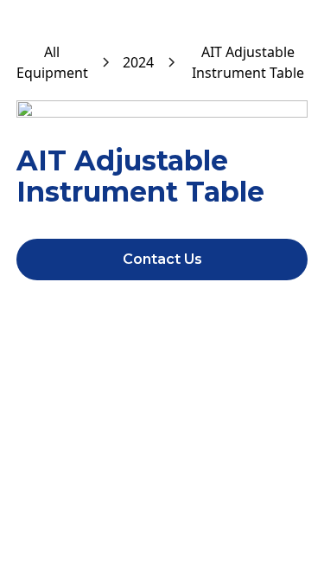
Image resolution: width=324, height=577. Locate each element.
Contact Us (162, 259)
